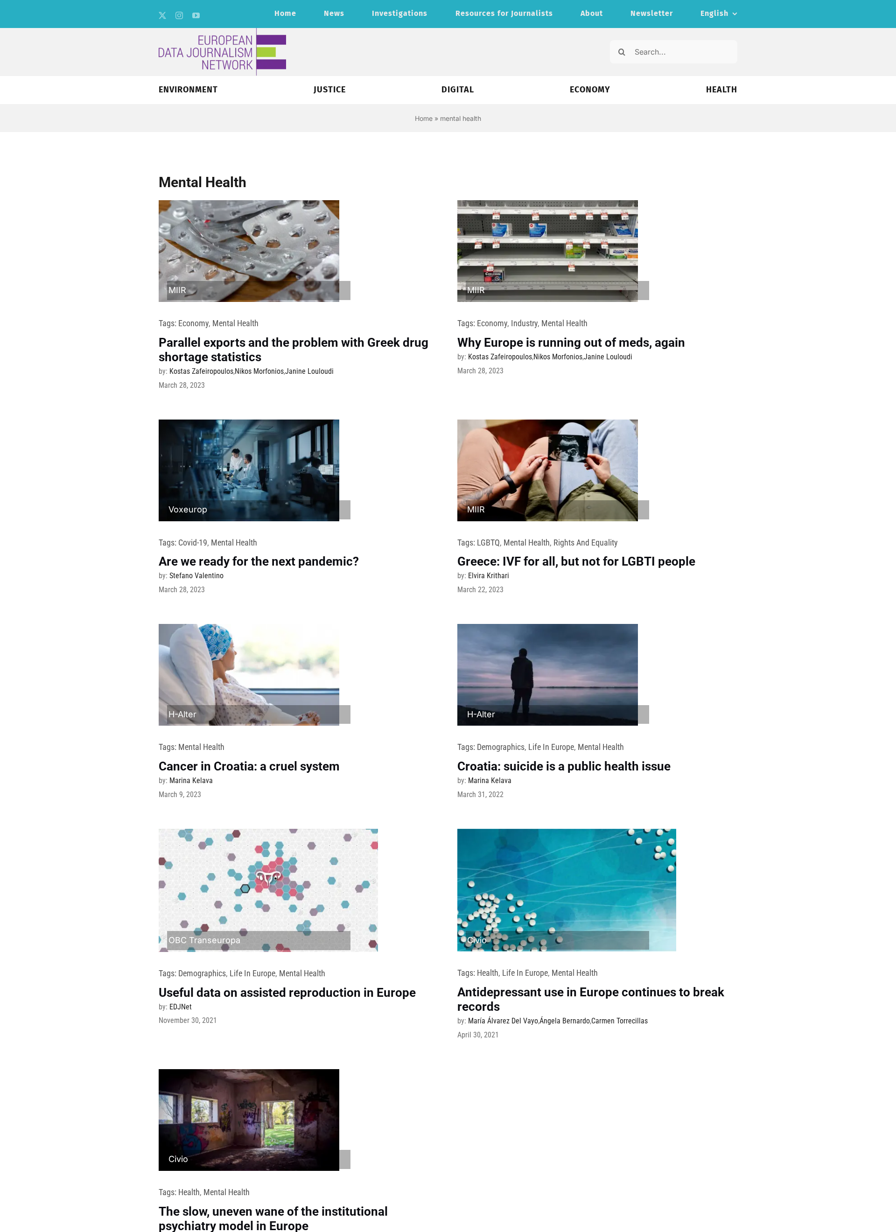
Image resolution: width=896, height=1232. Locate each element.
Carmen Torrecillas (619, 1020)
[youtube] (196, 15)
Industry (524, 323)
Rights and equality (585, 542)
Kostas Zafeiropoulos (201, 371)
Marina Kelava (191, 780)
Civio (477, 940)
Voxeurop (187, 509)
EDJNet (180, 1006)
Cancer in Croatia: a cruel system (249, 766)
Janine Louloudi (309, 371)
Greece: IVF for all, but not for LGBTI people (576, 561)
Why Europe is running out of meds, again (571, 343)
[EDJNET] (222, 32)
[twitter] (162, 15)
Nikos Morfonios (259, 371)
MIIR (177, 290)
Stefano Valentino (196, 575)
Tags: (168, 323)
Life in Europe (551, 747)
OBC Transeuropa (204, 940)
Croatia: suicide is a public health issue (564, 766)
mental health (235, 323)
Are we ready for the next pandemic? (259, 561)
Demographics (501, 747)
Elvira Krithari (488, 575)
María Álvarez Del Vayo (503, 1020)
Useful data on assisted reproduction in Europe (287, 993)
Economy (193, 323)
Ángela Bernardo (564, 1020)
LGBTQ (488, 542)
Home (424, 118)
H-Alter (182, 714)
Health (487, 973)
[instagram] (179, 15)
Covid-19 (192, 542)
